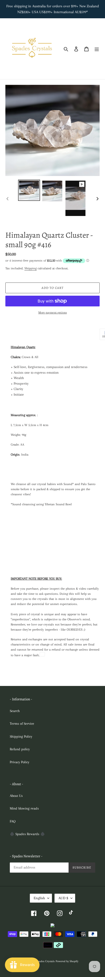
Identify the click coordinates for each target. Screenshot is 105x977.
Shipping (30, 268)
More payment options (52, 312)
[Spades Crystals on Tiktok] (72, 913)
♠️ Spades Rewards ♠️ (27, 834)
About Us (16, 796)
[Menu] (97, 49)
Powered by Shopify (67, 961)
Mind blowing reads (24, 808)
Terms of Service (22, 723)
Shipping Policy (21, 736)
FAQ (13, 821)
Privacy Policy (19, 762)
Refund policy (20, 749)
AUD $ (63, 898)
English (39, 898)
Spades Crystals (45, 961)
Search (15, 711)
